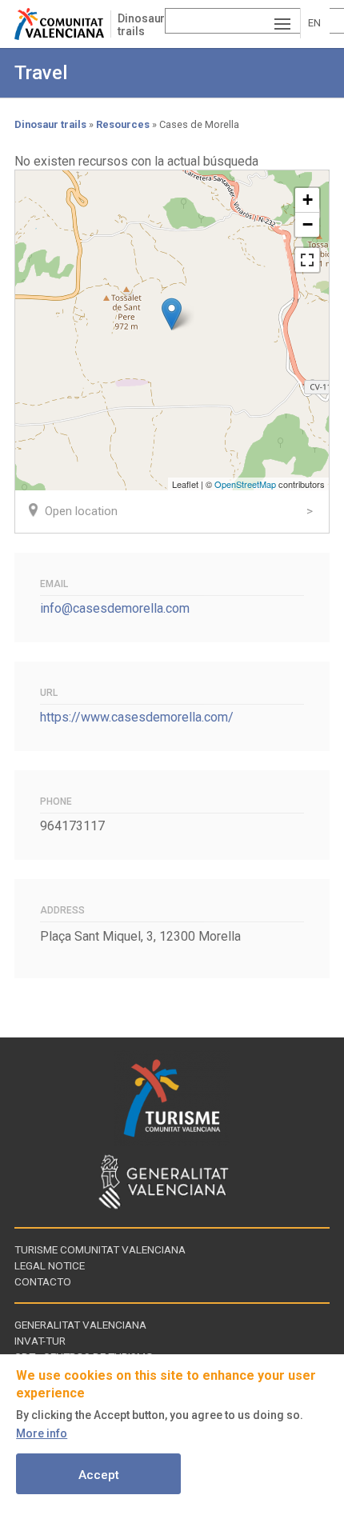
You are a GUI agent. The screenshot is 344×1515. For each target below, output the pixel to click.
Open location (81, 511)
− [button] (307, 224)
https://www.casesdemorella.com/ (137, 717)
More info (41, 1433)
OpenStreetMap (245, 484)
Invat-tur (40, 1340)
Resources (123, 124)
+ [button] (307, 200)
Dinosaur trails (141, 25)
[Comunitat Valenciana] (62, 24)
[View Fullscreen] (307, 260)
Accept (98, 1475)
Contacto (42, 1281)
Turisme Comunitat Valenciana (100, 1249)
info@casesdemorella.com (115, 608)
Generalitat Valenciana (80, 1324)
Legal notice (49, 1265)
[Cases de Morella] (172, 314)
